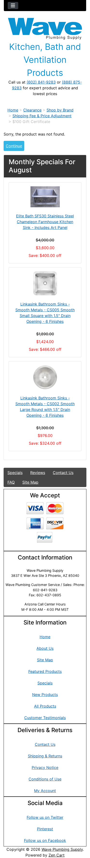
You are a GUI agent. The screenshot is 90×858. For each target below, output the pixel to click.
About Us (45, 648)
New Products (45, 694)
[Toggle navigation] (13, 5)
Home (12, 110)
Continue (14, 145)
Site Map (30, 482)
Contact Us (63, 472)
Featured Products (45, 671)
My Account (45, 790)
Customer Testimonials (45, 717)
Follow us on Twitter (45, 817)
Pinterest (45, 828)
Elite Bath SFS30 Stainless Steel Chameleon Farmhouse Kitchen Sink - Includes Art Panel (45, 222)
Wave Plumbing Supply (62, 849)
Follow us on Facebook (45, 840)
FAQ (11, 482)
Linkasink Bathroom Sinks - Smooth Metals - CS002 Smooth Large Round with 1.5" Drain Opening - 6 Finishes (45, 407)
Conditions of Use (45, 779)
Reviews (37, 472)
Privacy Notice (45, 767)
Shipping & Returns (45, 756)
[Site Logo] (45, 28)
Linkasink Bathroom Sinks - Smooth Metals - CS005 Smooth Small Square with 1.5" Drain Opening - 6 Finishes (45, 313)
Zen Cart (56, 855)
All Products (45, 706)
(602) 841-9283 (41, 82)
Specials (15, 472)
